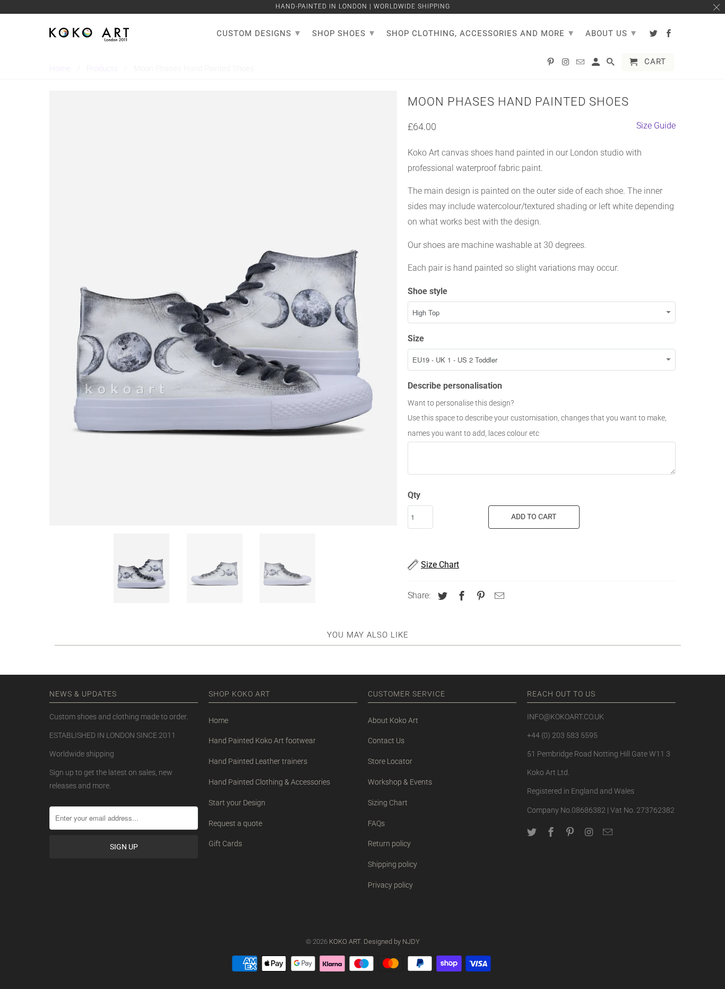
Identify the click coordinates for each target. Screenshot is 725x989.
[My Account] (596, 64)
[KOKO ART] (89, 32)
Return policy (389, 843)
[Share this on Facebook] (460, 595)
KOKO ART (344, 941)
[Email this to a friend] (497, 595)
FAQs (376, 823)
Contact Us (386, 740)
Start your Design (237, 802)
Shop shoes (343, 32)
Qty (414, 495)
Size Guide (656, 126)
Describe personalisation (455, 386)
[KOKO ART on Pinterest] (571, 832)
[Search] (611, 64)
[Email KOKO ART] (609, 832)
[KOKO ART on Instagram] (589, 832)
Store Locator (390, 761)
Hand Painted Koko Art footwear (262, 740)
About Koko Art (393, 720)
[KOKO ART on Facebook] (552, 832)
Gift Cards (225, 843)
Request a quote (235, 823)
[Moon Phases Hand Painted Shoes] (223, 308)
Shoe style (427, 291)
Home (218, 720)
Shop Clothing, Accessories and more (480, 32)
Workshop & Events (400, 782)
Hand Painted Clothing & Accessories (269, 782)
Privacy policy (390, 885)
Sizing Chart (388, 802)
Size (416, 338)
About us (610, 32)
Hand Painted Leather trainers (258, 761)
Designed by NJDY (392, 941)
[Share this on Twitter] (441, 595)
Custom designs (258, 32)
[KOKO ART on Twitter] (533, 832)
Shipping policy (392, 864)
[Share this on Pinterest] (479, 595)
